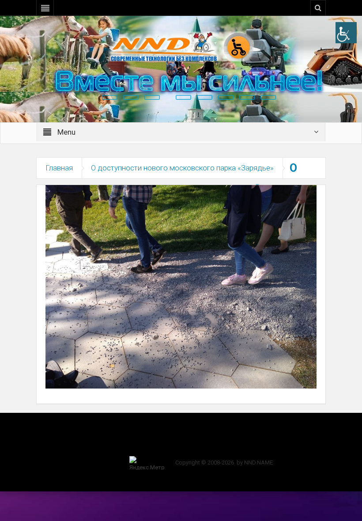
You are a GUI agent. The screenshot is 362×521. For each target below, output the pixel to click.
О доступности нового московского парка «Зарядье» (182, 167)
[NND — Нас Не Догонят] (181, 45)
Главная (59, 167)
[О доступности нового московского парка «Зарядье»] (181, 286)
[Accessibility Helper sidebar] (346, 32)
